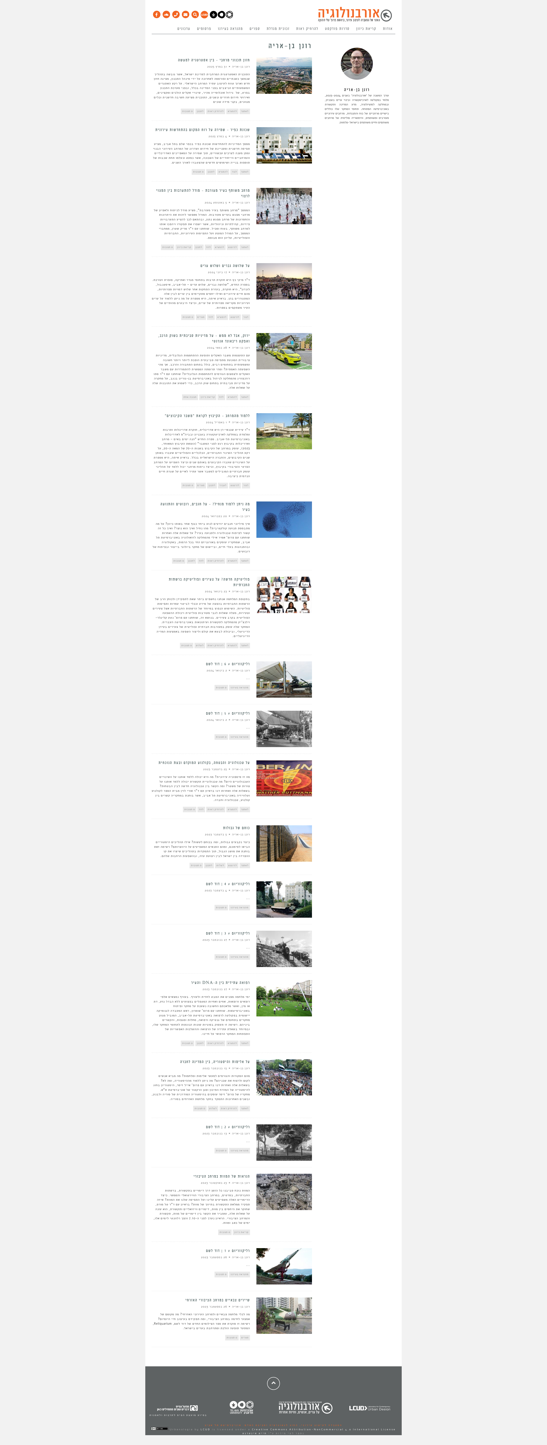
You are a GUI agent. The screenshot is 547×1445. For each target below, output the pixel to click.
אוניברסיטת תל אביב (223, 1425)
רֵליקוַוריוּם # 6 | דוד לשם (228, 664)
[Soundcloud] (166, 13)
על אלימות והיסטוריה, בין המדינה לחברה (215, 1062)
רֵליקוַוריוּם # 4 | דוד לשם (228, 884)
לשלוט (200, 645)
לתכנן (200, 111)
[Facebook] (156, 13)
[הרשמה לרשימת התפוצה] (185, 13)
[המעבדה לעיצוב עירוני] (204, 17)
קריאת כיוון (366, 28)
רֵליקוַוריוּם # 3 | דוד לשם (228, 933)
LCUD (205, 1429)
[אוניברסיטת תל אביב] (221, 17)
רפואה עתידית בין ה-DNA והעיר (220, 982)
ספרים (255, 28)
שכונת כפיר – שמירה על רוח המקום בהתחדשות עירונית (202, 130)
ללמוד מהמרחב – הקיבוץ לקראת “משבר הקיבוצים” (207, 416)
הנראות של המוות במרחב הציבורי (221, 1176)
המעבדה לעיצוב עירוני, (320, 1425)
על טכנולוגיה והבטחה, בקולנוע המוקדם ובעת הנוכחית (204, 762)
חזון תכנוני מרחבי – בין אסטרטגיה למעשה (214, 60)
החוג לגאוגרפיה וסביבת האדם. (269, 1425)
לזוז (208, 247)
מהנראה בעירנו (230, 28)
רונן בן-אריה (241, 67)
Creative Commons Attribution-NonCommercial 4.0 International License (324, 1429)
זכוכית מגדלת (278, 28)
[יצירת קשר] (176, 13)
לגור (234, 171)
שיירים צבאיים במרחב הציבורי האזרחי (217, 1300)
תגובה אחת (190, 397)
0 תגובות (187, 111)
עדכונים (183, 28)
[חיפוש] (195, 13)
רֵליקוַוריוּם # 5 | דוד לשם (228, 713)
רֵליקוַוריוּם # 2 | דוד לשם (228, 1127)
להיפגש (232, 247)
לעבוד (222, 485)
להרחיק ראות (307, 28)
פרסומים (204, 28)
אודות (388, 28)
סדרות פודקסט (337, 28)
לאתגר (245, 111)
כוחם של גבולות (236, 828)
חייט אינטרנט (255, 1433)
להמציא (232, 111)
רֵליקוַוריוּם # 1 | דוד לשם (228, 1250)
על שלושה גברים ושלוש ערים (225, 265)
